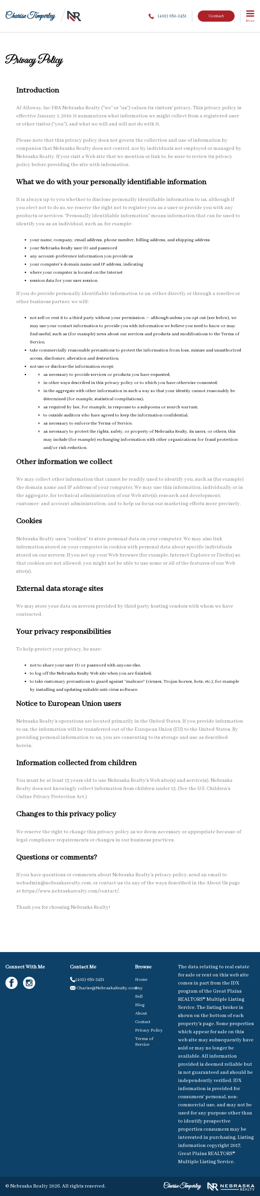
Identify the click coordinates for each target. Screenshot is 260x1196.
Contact (216, 16)
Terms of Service (144, 1041)
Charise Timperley (30, 16)
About (141, 1013)
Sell (139, 996)
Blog (140, 1005)
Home (141, 980)
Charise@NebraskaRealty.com (100, 988)
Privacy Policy (149, 1030)
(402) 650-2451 (172, 16)
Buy (139, 988)
